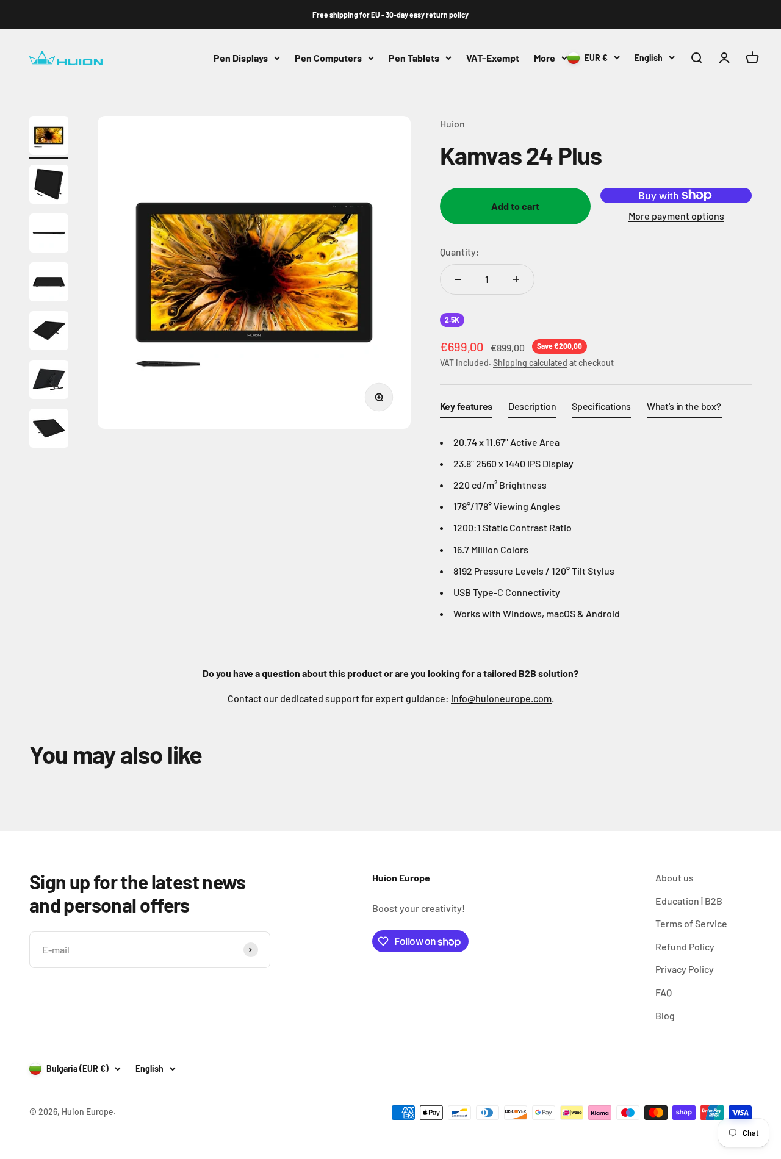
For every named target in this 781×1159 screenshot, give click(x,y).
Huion (452, 123)
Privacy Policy (684, 969)
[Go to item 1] (48, 137)
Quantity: (460, 251)
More (544, 57)
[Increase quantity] (516, 279)
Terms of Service (691, 923)
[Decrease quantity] (458, 279)
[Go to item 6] (48, 381)
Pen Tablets (414, 57)
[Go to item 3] (48, 235)
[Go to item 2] (48, 186)
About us (674, 877)
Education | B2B (688, 900)
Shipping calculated (530, 362)
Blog (665, 1015)
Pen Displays (241, 57)
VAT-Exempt (492, 57)
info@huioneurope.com (501, 698)
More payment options (676, 215)
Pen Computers (328, 57)
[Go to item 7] (48, 430)
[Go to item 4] (48, 283)
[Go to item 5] (48, 332)
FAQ (663, 992)
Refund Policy (684, 946)
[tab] (466, 409)
